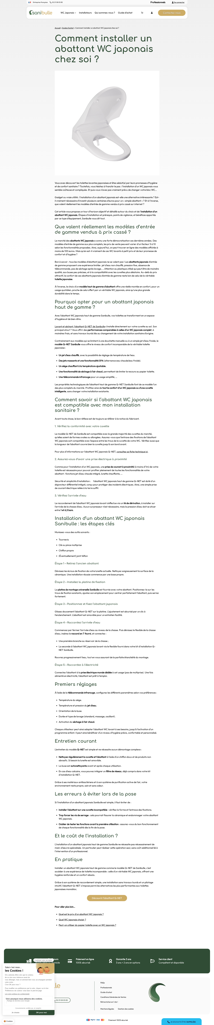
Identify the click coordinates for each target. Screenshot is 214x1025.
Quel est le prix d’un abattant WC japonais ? (81, 914)
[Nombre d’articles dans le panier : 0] (142, 12)
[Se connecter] (151, 12)
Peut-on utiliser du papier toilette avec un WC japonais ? (87, 925)
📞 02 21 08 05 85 (56, 2)
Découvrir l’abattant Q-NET (107, 898)
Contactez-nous (172, 12)
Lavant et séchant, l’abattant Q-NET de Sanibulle (80, 326)
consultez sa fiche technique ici (132, 451)
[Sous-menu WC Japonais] (75, 12)
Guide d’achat (68, 28)
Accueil (57, 28)
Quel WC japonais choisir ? (72, 919)
